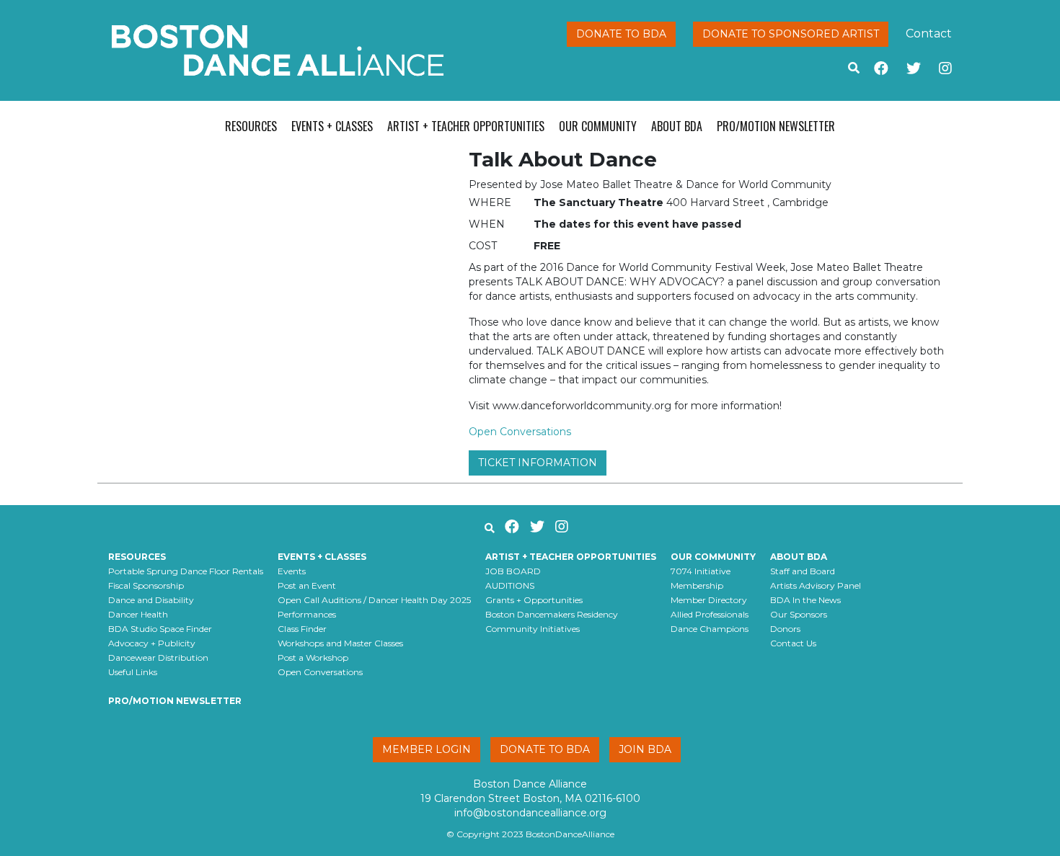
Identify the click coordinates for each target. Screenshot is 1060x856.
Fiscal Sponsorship (146, 585)
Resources (251, 126)
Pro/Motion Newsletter (776, 126)
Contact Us (793, 643)
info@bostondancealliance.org (530, 812)
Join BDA (645, 749)
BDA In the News (805, 599)
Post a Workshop (313, 657)
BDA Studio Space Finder (160, 628)
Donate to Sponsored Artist (790, 33)
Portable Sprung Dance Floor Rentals (185, 571)
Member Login (426, 749)
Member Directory (709, 599)
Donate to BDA (621, 33)
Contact (929, 33)
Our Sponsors (798, 614)
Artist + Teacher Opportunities (465, 126)
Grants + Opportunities (534, 599)
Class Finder (302, 628)
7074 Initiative (700, 571)
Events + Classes (332, 126)
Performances (307, 614)
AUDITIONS (509, 585)
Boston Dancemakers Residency (551, 614)
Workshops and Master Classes (340, 643)
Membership (697, 585)
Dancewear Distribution (158, 657)
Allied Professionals (709, 614)
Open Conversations (520, 431)
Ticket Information (537, 462)
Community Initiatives (532, 628)
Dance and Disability (151, 599)
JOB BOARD (513, 571)
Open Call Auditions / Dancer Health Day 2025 (374, 599)
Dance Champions (709, 628)
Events (292, 571)
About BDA (676, 126)
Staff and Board (802, 571)
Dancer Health (138, 614)
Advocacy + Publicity (151, 643)
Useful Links (132, 671)
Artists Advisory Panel (815, 585)
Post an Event (307, 585)
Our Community (598, 126)
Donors (785, 628)
